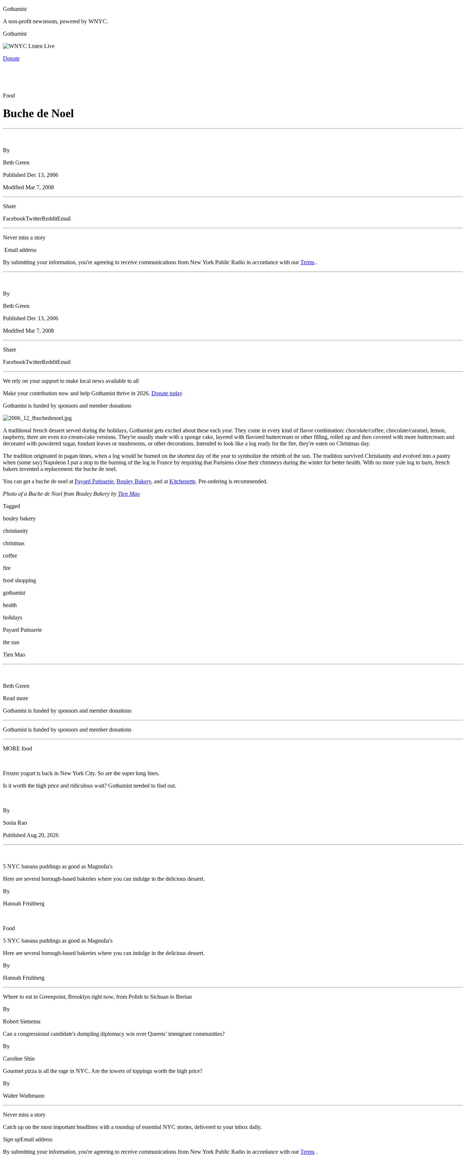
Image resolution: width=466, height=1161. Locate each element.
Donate (11, 58)
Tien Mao (129, 494)
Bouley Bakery (133, 481)
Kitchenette (182, 481)
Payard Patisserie (94, 481)
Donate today (166, 393)
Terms (307, 262)
